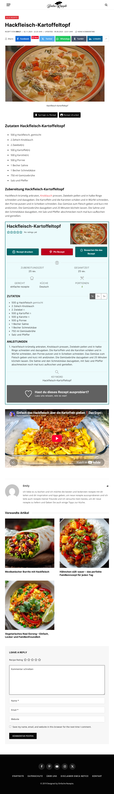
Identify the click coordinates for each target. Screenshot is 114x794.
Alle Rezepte (12, 17)
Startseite (18, 776)
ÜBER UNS (51, 776)
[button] (8, 232)
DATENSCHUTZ (35, 776)
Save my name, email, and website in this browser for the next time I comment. (52, 726)
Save (36, 37)
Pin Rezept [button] (59, 252)
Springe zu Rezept (47, 114)
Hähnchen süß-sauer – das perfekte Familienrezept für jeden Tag (81, 573)
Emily (18, 31)
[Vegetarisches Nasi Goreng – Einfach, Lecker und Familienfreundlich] (29, 605)
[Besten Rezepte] (57, 5)
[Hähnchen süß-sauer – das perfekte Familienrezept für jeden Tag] (84, 543)
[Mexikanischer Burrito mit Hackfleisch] (29, 543)
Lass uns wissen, (44, 395)
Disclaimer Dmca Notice (74, 776)
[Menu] (8, 4)
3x (104, 296)
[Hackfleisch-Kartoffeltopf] (55, 101)
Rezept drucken (71, 114)
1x (92, 296)
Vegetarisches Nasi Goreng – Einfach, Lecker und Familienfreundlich (27, 635)
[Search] (105, 4)
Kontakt (97, 776)
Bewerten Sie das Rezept (93, 252)
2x (98, 296)
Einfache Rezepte (65, 783)
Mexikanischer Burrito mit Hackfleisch (27, 571)
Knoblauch (46, 195)
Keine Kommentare (86, 31)
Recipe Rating (16, 659)
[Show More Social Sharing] (106, 39)
